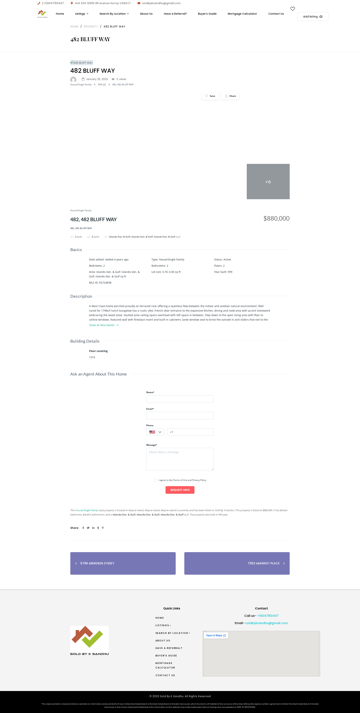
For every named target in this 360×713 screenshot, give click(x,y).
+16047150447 (268, 616)
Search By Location (171, 633)
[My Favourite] (292, 9)
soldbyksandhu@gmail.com (266, 623)
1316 (92, 357)
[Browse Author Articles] (74, 79)
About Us (162, 640)
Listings (162, 625)
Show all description (102, 325)
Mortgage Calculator (165, 665)
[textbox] (155, 432)
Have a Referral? (169, 648)
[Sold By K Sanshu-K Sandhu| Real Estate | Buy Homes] (42, 13)
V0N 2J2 (102, 84)
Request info (180, 490)
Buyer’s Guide (166, 655)
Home (159, 618)
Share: (74, 528)
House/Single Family (81, 84)
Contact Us (165, 675)
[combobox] (155, 432)
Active (227, 259)
